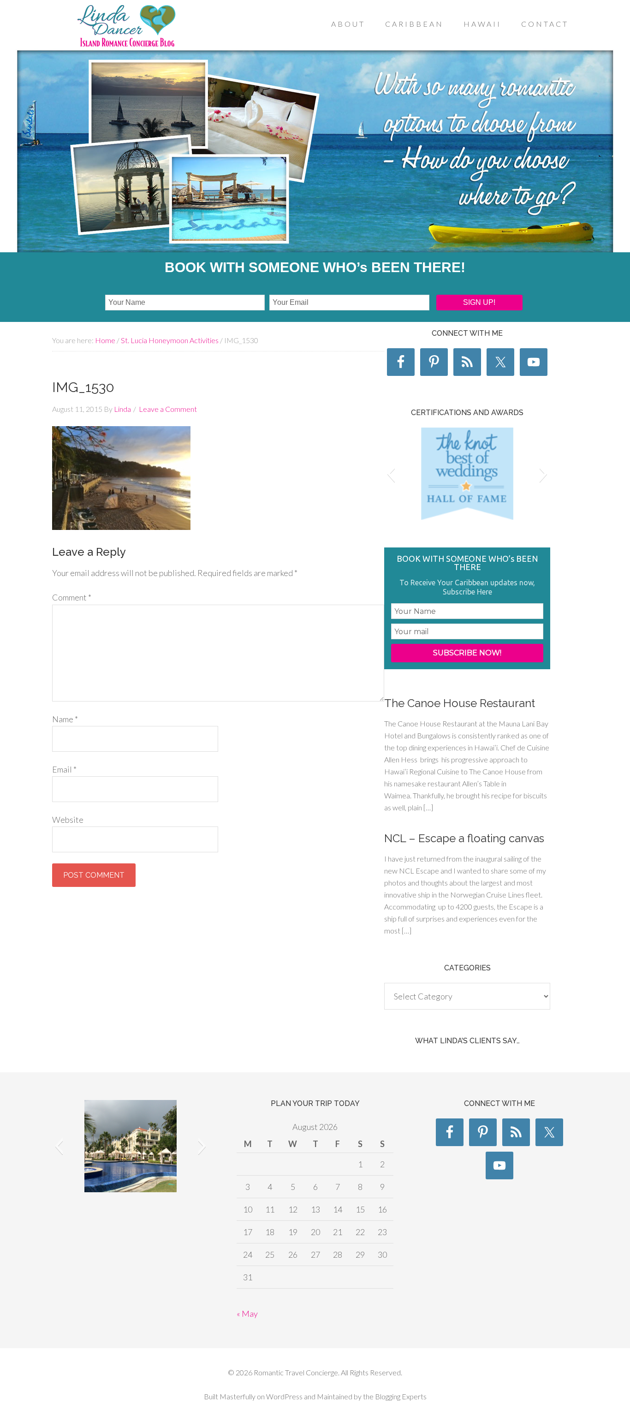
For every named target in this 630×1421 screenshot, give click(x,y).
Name (65, 719)
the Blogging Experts (394, 1396)
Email (64, 769)
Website (67, 820)
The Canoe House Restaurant (459, 703)
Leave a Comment (168, 408)
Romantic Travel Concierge (126, 27)
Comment (71, 597)
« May (247, 1313)
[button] (390, 473)
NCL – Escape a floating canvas (464, 838)
